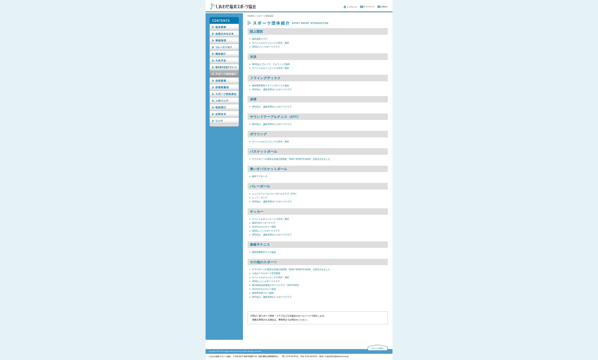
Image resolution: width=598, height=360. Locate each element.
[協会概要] (224, 29)
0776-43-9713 (311, 356)
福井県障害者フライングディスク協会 (270, 85)
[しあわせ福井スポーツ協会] (233, 8)
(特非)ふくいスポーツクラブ (266, 46)
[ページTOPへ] (378, 350)
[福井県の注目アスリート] (224, 70)
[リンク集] (224, 123)
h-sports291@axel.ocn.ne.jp (337, 356)
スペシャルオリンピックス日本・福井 (270, 43)
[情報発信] (224, 43)
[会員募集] (224, 83)
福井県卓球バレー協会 (263, 293)
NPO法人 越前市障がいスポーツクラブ (272, 89)
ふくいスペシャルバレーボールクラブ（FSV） (275, 193)
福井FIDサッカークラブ (263, 223)
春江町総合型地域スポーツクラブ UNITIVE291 (275, 285)
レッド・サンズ (259, 197)
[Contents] (224, 23)
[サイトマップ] (365, 7)
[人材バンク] (224, 103)
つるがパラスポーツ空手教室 (266, 273)
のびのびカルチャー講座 (264, 226)
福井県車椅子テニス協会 (264, 252)
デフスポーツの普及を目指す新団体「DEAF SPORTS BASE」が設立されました (291, 159)
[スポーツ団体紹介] (224, 76)
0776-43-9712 (292, 356)
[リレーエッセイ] (224, 50)
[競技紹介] (224, 56)
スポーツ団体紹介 (265, 16)
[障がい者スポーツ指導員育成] (224, 90)
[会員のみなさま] (224, 36)
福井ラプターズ (259, 176)
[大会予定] (224, 63)
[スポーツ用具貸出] (224, 96)
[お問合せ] (381, 7)
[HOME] (350, 7)
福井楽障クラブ (259, 39)
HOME (251, 16)
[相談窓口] (224, 110)
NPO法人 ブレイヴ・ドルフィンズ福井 (271, 64)
